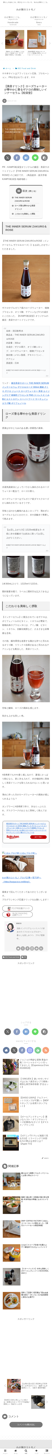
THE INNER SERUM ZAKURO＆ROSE (23, 199)
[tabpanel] (15, 43)
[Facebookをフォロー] (27, 948)
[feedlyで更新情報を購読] (36, 948)
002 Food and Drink (12, 957)
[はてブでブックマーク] (26, 157)
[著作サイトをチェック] (18, 948)
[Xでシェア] (7, 157)
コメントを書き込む (26, 1424)
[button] (44, 157)
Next (50, 43)
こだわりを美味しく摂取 (25, 214)
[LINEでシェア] (35, 157)
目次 (25, 191)
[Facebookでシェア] (16, 157)
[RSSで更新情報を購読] (41, 948)
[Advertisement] (26, 991)
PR (25, 957)
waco (18, 923)
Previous (2, 43)
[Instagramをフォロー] (32, 948)
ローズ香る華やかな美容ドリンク (25, 207)
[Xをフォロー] (23, 948)
